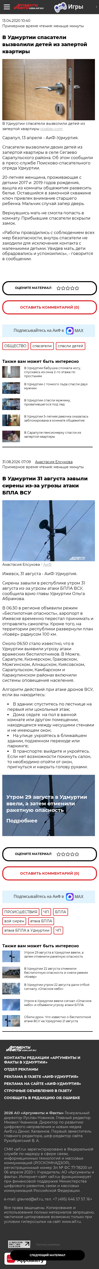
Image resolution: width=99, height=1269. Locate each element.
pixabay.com (51, 129)
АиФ (47, 564)
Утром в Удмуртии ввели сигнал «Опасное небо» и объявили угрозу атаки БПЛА (57, 1003)
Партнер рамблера (48, 1244)
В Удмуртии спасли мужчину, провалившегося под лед (47, 402)
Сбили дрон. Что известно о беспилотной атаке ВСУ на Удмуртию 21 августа (57, 1019)
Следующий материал (47, 1255)
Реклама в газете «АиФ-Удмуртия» (41, 1076)
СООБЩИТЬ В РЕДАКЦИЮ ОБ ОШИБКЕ (42, 1098)
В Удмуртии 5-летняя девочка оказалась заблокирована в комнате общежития (56, 418)
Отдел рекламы (21, 1069)
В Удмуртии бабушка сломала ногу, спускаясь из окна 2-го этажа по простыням (52, 372)
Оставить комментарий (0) (49, 307)
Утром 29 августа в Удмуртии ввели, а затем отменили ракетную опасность (46, 803)
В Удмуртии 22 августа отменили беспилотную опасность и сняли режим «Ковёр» (56, 973)
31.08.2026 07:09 (16, 462)
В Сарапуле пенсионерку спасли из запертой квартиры (52, 434)
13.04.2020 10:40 (16, 20)
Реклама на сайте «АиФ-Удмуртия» (42, 1083)
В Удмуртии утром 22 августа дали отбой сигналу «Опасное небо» (56, 987)
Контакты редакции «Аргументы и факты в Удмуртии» (42, 1060)
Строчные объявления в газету (38, 1090)
